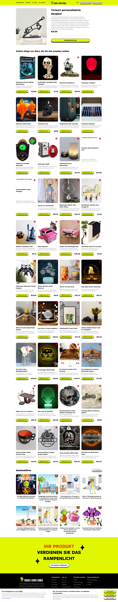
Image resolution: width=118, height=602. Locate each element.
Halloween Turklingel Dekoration (22, 164)
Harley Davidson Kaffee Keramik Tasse (23, 453)
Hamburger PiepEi (43, 164)
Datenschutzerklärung (6, 598)
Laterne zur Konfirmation (46, 206)
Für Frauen (34, 2)
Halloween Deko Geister (23, 124)
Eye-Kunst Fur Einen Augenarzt (48, 328)
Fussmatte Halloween (88, 124)
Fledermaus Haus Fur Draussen (91, 246)
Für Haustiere (42, 2)
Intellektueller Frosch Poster (68, 328)
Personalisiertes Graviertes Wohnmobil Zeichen (90, 370)
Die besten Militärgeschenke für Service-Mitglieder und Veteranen (26, 529)
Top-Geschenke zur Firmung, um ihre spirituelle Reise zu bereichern (70, 497)
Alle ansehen (97, 470)
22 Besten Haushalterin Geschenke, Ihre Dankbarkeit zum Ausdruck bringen (48, 529)
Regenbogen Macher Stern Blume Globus (68, 206)
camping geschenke (86, 2)
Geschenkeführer (20, 2)
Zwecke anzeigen (110, 598)
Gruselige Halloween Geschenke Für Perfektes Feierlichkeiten (26, 497)
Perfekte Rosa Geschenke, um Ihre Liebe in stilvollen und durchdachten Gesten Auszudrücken (70, 530)
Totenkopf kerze (43, 124)
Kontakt (75, 579)
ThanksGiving (55, 586)
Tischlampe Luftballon (88, 83)
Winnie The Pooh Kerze (67, 287)
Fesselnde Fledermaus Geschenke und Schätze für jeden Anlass (92, 529)
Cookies (89, 584)
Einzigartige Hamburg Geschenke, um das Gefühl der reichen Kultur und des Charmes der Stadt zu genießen (48, 498)
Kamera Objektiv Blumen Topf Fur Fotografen (90, 329)
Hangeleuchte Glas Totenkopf (69, 124)
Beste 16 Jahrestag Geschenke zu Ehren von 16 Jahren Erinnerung (91, 497)
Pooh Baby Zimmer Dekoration (91, 287)
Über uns (64, 579)
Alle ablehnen (110, 595)
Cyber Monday (76, 586)
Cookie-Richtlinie (41, 597)
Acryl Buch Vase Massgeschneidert (21, 370)
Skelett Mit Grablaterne (67, 83)
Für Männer (28, 2)
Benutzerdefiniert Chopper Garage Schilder (46, 453)
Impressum (89, 582)
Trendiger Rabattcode (66, 586)
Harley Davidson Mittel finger (69, 453)
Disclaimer (64, 582)
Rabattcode (64, 584)
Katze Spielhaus (43, 246)
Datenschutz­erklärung (92, 579)
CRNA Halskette (97, 2)
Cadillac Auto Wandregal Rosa (69, 246)
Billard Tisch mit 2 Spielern (24, 411)
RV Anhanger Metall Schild (46, 370)
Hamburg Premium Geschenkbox (66, 164)
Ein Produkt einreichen (59, 565)
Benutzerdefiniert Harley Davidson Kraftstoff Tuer (67, 412)
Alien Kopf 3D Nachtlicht (45, 411)
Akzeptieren (110, 591)
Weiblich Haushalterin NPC (24, 246)
